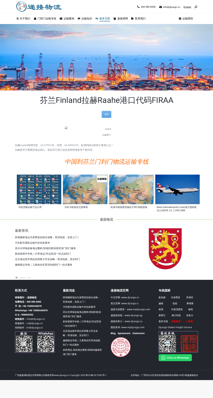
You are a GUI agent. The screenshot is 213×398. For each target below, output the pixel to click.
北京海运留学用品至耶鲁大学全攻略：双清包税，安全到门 (47, 259)
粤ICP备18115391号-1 (96, 375)
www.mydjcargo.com (138, 309)
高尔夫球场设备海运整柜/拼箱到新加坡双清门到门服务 (45, 248)
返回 (106, 114)
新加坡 (162, 297)
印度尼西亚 (177, 309)
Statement (138, 333)
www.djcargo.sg (133, 315)
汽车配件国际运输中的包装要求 (32, 242)
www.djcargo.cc (130, 303)
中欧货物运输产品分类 (29, 207)
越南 (161, 303)
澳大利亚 (176, 315)
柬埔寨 (190, 303)
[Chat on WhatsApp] (175, 360)
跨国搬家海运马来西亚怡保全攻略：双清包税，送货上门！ (47, 237)
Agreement (124, 333)
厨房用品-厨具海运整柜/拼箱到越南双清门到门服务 (82, 352)
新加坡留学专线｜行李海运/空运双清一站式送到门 (43, 253)
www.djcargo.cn (130, 297)
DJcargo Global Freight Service (175, 327)
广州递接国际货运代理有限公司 (30, 375)
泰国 (161, 309)
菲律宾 (189, 297)
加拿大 (189, 315)
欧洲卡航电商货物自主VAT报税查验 (128, 207)
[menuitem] (23, 18)
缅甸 (190, 309)
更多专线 (163, 321)
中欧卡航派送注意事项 (76, 207)
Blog (113, 333)
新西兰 (162, 315)
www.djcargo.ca (133, 321)
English (187, 7)
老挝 (175, 303)
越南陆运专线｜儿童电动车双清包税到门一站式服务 (43, 264)
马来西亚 (176, 297)
